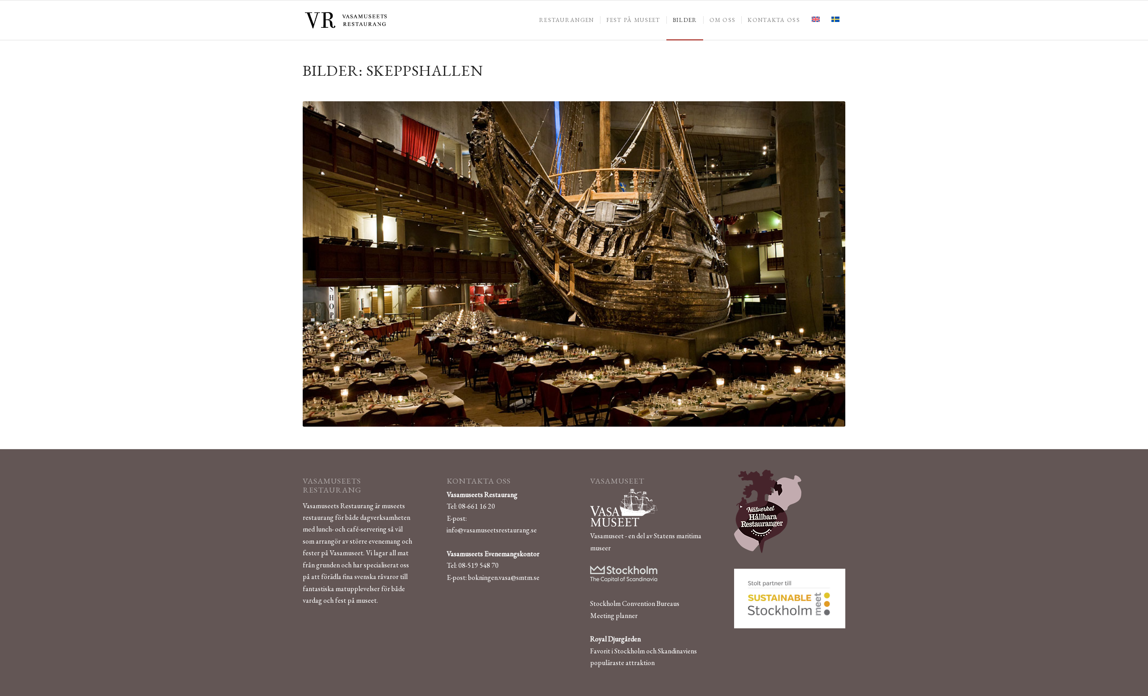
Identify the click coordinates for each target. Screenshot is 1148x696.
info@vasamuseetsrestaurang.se (492, 530)
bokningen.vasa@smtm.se (503, 577)
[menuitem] (566, 20)
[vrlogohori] (346, 20)
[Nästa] (825, 264)
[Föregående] (322, 264)
